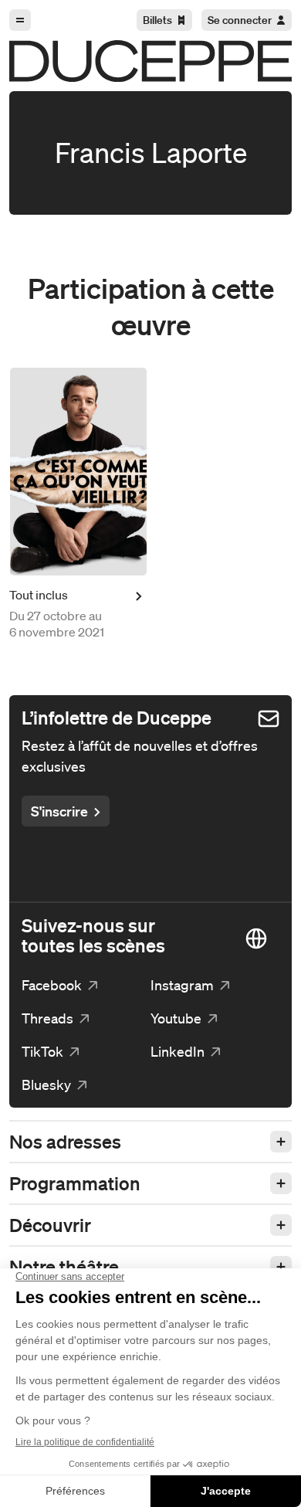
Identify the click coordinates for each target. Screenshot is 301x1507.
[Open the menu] (20, 20)
